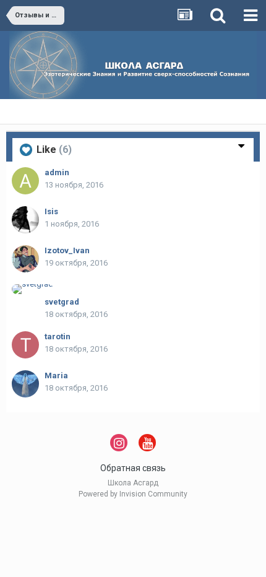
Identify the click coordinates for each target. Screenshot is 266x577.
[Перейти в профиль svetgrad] (32, 289)
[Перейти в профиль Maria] (25, 383)
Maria (56, 375)
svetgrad (62, 301)
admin (57, 172)
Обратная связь (133, 468)
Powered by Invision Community (133, 494)
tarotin (58, 336)
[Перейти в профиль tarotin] (25, 344)
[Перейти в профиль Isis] (25, 219)
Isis (51, 211)
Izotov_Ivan (67, 250)
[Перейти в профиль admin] (25, 180)
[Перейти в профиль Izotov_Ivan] (25, 258)
